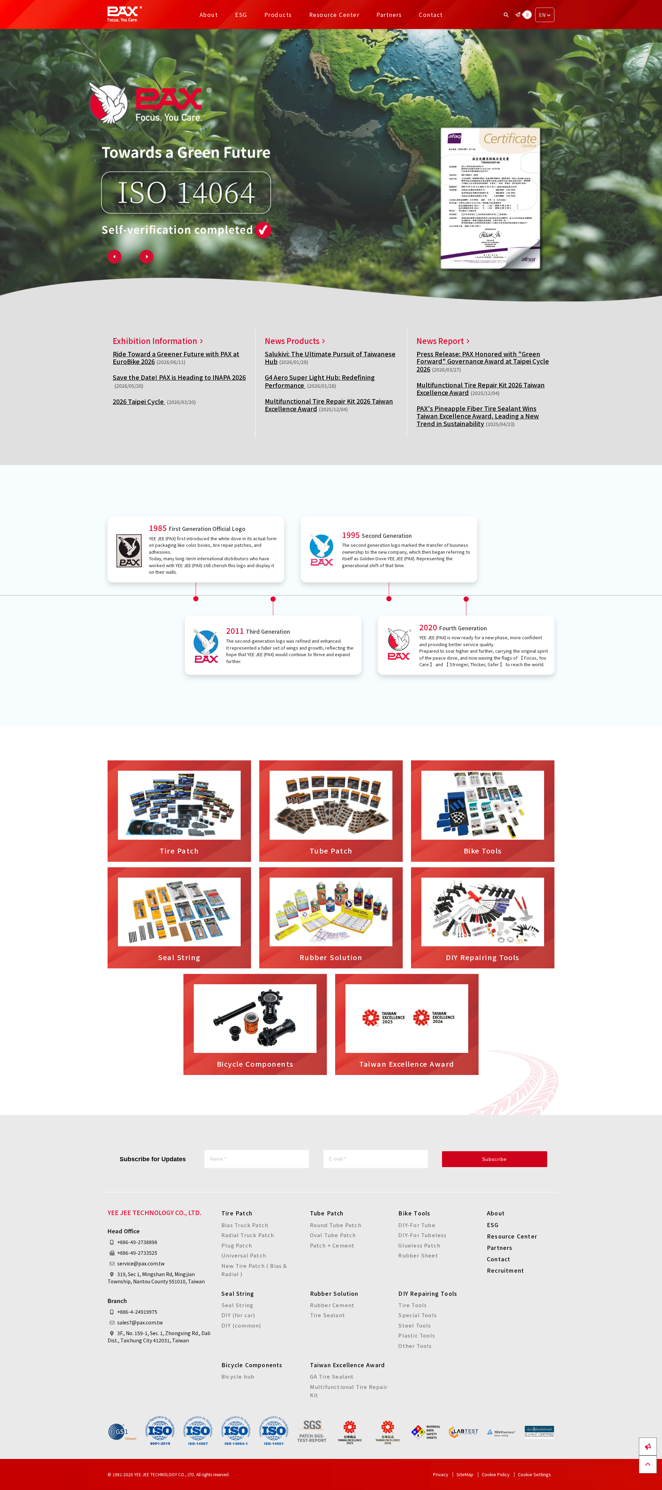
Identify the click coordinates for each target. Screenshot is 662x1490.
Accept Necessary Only (324, 773)
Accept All (267, 773)
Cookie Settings (388, 773)
